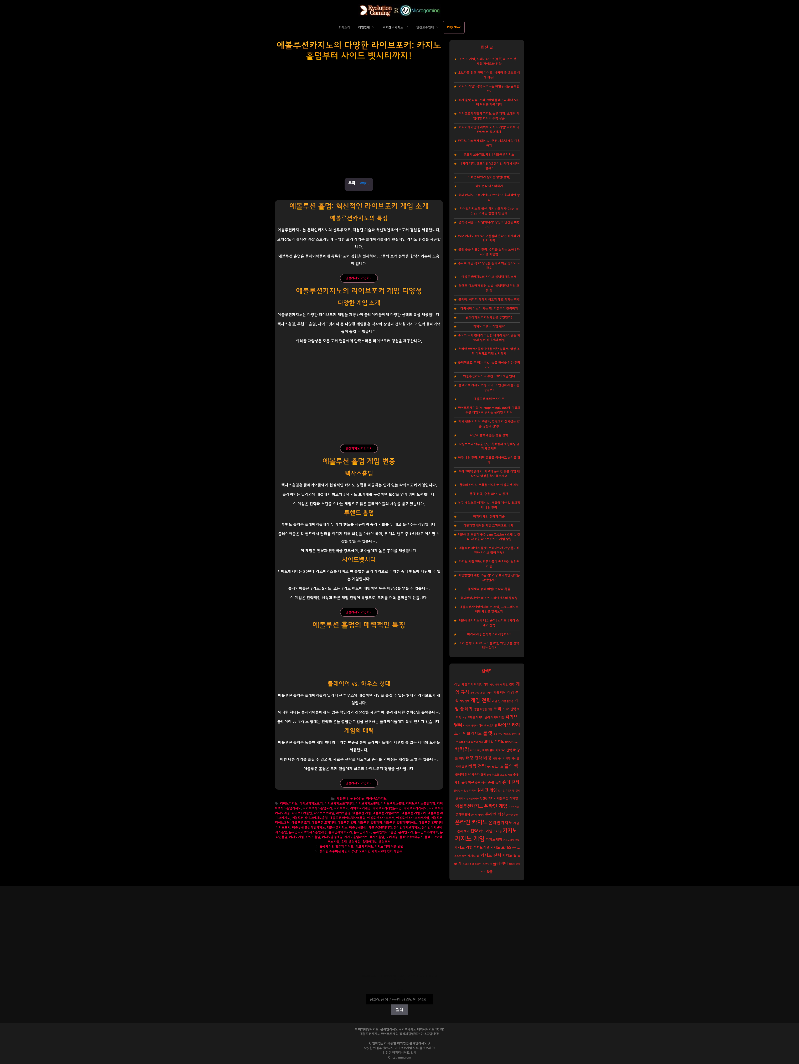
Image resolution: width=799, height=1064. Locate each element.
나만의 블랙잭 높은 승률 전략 (489, 435)
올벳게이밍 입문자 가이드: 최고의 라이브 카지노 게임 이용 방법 (361, 846)
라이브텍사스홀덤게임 (420, 803)
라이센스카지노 (393, 27)
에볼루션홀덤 (358, 827)
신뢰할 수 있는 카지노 (465, 791)
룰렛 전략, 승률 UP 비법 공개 (489, 493)
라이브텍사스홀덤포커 (317, 808)
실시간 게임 (487, 790)
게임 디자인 (486, 693)
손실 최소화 (493, 774)
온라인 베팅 (495, 814)
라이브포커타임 (324, 813)
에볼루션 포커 (301, 822)
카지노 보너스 (500, 847)
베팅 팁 (490, 767)
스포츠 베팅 (506, 775)
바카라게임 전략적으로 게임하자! (489, 634)
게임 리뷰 (499, 692)
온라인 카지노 (471, 822)
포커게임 (392, 837)
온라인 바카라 (477, 815)
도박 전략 (509, 709)
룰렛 (487, 733)
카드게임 (497, 831)
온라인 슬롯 (512, 815)
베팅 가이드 (499, 758)
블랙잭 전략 (462, 774)
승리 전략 (510, 782)
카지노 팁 (509, 855)
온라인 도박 (463, 814)
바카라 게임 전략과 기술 (489, 516)
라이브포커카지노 (415, 808)
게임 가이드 (469, 684)
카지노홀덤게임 (332, 837)
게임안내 (364, 27)
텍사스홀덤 (377, 837)
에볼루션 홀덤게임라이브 (400, 822)
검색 (399, 991)
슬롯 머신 (481, 782)
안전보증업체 (425, 27)
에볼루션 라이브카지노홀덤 (310, 818)
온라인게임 (513, 807)
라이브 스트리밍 (488, 725)
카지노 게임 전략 (511, 840)
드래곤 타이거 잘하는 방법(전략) (489, 177)
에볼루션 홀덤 (347, 822)
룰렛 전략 (497, 734)
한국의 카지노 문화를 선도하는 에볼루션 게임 (489, 484)
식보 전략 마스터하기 (489, 186)
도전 (464, 717)
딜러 (487, 717)
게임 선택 (464, 701)
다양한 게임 (486, 709)
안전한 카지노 (488, 798)
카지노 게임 (470, 839)
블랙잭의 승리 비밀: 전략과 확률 (489, 589)
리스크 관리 (510, 734)
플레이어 (500, 864)
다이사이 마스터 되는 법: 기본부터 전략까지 (489, 308)
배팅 (462, 758)
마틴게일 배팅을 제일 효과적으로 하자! (489, 525)
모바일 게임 (477, 742)
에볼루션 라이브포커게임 (412, 818)
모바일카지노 (511, 742)
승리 (498, 782)
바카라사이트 (401, 1052)
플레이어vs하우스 (411, 837)
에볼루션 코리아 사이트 (489, 398)
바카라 (461, 749)
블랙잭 (511, 766)
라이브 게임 (497, 717)
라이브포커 (341, 808)
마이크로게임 (403, 1048)
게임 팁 (496, 701)
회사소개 (344, 27)
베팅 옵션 (461, 766)
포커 (458, 864)
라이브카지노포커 (311, 803)
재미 (466, 831)
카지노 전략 (490, 855)
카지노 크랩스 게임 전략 (489, 326)
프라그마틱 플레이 (472, 864)
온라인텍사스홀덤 (384, 832)
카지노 (510, 830)
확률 (490, 871)
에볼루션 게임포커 (414, 813)
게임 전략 (480, 700)
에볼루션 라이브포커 (380, 818)
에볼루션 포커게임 (324, 822)
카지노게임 (296, 837)
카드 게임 (485, 831)
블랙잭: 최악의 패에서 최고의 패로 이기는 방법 (489, 299)
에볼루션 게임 (361, 813)
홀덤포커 (384, 841)
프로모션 (487, 864)
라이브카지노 (289, 803)
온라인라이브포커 (340, 832)
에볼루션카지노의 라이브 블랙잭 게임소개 (489, 276)
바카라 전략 (503, 750)
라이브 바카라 (470, 726)
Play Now (453, 27)
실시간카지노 (472, 798)
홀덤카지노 (369, 841)
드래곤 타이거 (475, 717)
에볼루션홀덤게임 (380, 827)
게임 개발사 (496, 685)
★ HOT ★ (357, 798)
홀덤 (344, 841)
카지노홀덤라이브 (356, 837)
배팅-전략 (474, 758)
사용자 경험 (478, 774)
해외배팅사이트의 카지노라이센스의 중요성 (488, 598)
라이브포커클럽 (302, 813)
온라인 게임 (495, 806)
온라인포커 (405, 832)
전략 (474, 831)
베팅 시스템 (512, 758)
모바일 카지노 (494, 741)
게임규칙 (474, 693)
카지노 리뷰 (481, 847)
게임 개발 (483, 684)
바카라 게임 (475, 750)
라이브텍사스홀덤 (392, 803)
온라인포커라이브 (426, 832)
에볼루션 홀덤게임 (370, 822)
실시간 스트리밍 (506, 791)
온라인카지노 (362, 832)
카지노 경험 (463, 847)
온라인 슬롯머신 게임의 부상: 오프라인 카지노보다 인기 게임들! (361, 851)
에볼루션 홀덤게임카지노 (308, 827)
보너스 (499, 766)
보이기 (363, 183)
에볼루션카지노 (337, 827)
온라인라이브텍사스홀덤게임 (308, 832)
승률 (491, 782)
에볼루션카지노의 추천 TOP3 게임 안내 (489, 376)
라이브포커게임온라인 (387, 808)
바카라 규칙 (488, 750)
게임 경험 (509, 684)
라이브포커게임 (360, 808)
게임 (457, 684)
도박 (497, 709)
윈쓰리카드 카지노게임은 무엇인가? (488, 317)
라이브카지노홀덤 (367, 803)
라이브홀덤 (343, 813)
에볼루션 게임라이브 (386, 813)
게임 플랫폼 (507, 701)
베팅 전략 (477, 766)
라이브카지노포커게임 (339, 803)
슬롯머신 (468, 782)
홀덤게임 (354, 841)
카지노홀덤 (313, 837)
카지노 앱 (473, 855)
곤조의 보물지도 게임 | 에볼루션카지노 (489, 154)
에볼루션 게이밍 (507, 798)
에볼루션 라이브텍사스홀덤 (347, 818)
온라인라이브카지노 (407, 827)
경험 (476, 709)
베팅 (487, 758)
